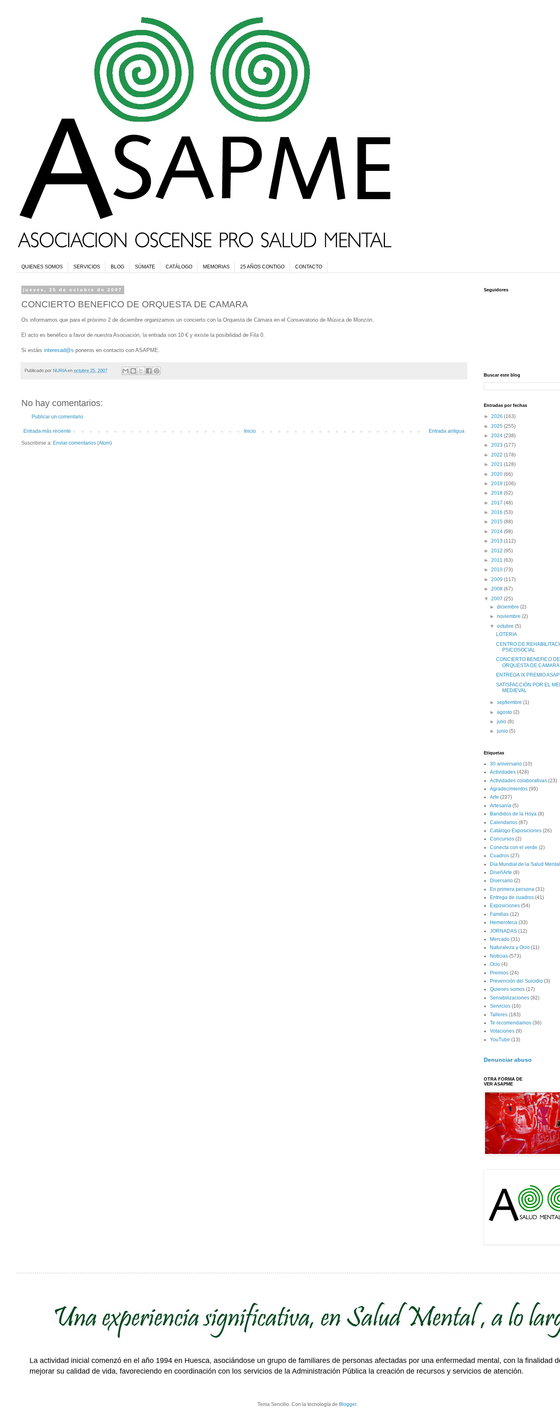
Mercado (500, 939)
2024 (497, 435)
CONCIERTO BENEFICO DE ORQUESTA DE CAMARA (528, 662)
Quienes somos (507, 989)
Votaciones (502, 1031)
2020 (497, 474)
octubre (506, 626)
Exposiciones (505, 905)
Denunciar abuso (508, 1059)
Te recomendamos (510, 1023)
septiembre (510, 702)
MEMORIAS (216, 267)
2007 (497, 599)
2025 (497, 426)
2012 (497, 551)
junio (503, 731)
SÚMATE (145, 267)
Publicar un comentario (57, 417)
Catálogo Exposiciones (516, 831)
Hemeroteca (503, 922)
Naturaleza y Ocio (510, 947)
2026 (497, 416)
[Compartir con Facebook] (149, 371)
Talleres (499, 1014)
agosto (505, 712)
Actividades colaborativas (518, 781)
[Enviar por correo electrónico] (125, 371)
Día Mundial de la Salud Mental (525, 864)
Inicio (250, 431)
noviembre (509, 616)
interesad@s (59, 350)
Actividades (503, 772)
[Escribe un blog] (133, 371)
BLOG (117, 267)
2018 (497, 493)
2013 (497, 541)
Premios (499, 973)
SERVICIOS (86, 267)
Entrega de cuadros (512, 897)
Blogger (347, 1404)
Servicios (500, 1006)
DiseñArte (501, 872)
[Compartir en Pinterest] (157, 371)
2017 (497, 503)
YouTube (500, 1039)
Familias (499, 914)
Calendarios (503, 822)
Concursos (502, 839)
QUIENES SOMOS (42, 267)
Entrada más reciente (47, 431)
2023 (497, 445)
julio (502, 721)
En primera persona (512, 889)
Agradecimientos (509, 789)
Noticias (499, 956)
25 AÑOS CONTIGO (262, 267)
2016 (497, 512)
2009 (497, 579)
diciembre (508, 607)
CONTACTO (308, 267)
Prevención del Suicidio (516, 981)
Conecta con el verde (513, 847)
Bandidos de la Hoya (513, 814)
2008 (497, 589)
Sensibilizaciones (509, 998)
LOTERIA (506, 634)
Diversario (501, 880)
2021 (497, 464)
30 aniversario (506, 764)
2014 (497, 531)
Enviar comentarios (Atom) (82, 443)
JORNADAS (503, 931)
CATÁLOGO (179, 267)
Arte (494, 797)
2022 (497, 455)
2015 (497, 522)
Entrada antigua (446, 431)
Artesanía (500, 806)
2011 (497, 560)
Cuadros (499, 855)
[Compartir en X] (141, 371)
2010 (497, 569)
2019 (497, 483)
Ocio (495, 964)
